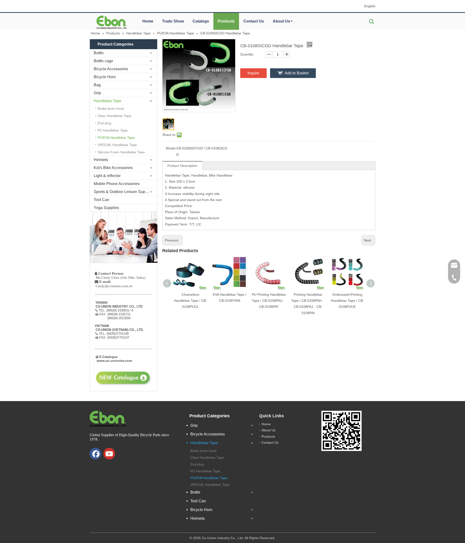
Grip (97, 93)
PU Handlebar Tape (113, 130)
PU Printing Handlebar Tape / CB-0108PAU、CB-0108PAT (269, 301)
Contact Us (253, 21)
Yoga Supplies (106, 208)
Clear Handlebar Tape (114, 116)
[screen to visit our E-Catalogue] (341, 431)
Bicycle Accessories (111, 69)
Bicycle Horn (105, 77)
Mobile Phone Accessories (117, 184)
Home (147, 21)
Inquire (253, 73)
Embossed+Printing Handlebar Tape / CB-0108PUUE (347, 301)
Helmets (101, 160)
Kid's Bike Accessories (113, 168)
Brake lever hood (111, 108)
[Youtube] (109, 453)
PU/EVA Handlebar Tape (116, 138)
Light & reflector (107, 176)
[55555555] (111, 22)
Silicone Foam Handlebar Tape (121, 152)
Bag (97, 85)
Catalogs (201, 21)
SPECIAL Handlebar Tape (117, 145)
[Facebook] (95, 453)
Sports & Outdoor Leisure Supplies (123, 192)
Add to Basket (297, 73)
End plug (104, 123)
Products (226, 21)
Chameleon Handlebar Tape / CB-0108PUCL (190, 301)
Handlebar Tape (107, 101)
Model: (171, 148)
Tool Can (101, 200)
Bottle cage (103, 61)
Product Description (182, 166)
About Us (281, 21)
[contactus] (123, 237)
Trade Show (173, 21)
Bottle (99, 53)
